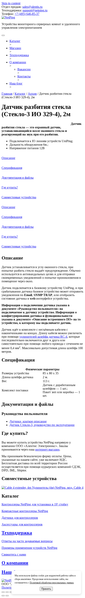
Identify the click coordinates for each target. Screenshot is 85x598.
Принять (46, 588)
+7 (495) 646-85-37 (27, 14)
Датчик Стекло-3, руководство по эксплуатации (42, 425)
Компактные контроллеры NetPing (25, 511)
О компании (17, 62)
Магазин (15, 48)
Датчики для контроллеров (20, 517)
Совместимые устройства (19, 197)
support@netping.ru (35, 10)
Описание (8, 158)
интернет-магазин (47, 449)
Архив (32, 93)
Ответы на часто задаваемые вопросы (27, 541)
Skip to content (11, 3)
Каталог (14, 41)
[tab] (42, 158)
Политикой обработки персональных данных (52, 582)
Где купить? (10, 187)
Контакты (24, 76)
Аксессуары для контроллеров (22, 524)
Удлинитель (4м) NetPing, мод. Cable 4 (57, 487)
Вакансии (24, 69)
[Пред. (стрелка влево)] (3, 595)
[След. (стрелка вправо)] (7, 595)
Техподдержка (19, 55)
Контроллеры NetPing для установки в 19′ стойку (35, 504)
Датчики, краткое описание (28, 421)
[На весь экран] (11, 592)
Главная (7, 93)
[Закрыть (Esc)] (3, 592)
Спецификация (12, 167)
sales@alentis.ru (32, 6)
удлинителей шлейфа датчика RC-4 (43, 336)
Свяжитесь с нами (14, 554)
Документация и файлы (18, 177)
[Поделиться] (7, 592)
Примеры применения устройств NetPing (29, 547)
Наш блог (16, 83)
